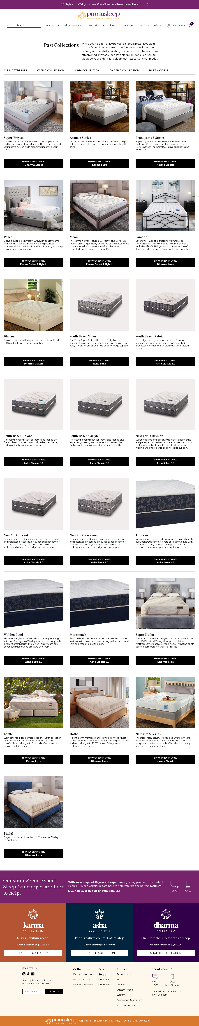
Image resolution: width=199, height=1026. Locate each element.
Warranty (121, 995)
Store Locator (124, 974)
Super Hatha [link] (145, 634)
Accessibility (145, 1020)
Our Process (105, 984)
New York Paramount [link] (85, 535)
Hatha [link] (74, 734)
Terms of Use (130, 1020)
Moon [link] (74, 237)
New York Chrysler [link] (149, 436)
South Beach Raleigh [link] (150, 336)
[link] (99, 4)
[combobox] (25, 25)
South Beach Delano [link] (18, 436)
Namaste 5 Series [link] (148, 734)
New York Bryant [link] (16, 535)
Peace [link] (8, 237)
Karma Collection (82, 974)
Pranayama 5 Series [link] (150, 137)
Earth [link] (8, 734)
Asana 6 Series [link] (80, 137)
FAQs (120, 979)
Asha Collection (81, 979)
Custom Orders (125, 989)
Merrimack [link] (78, 634)
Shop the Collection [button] (33, 953)
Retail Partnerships (127, 1005)
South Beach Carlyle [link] (84, 436)
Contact (121, 984)
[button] (33, 163)
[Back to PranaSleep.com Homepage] (61, 1021)
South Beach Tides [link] (83, 336)
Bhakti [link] (8, 833)
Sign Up (54, 991)
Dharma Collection (83, 984)
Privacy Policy (112, 1020)
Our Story (103, 979)
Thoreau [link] (142, 535)
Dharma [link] (10, 336)
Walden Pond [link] (13, 634)
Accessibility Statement (129, 1000)
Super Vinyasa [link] (14, 137)
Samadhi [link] (142, 237)
